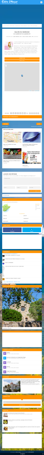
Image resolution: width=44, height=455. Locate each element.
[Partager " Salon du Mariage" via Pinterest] (18, 113)
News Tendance (16, 353)
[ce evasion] (4, 362)
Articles (12, 353)
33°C (9, 207)
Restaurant (23, 358)
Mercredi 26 (5, 221)
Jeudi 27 (25, 215)
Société (26, 382)
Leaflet (30, 90)
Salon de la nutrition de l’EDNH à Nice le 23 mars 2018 (12, 161)
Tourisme (31, 382)
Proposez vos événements (10, 116)
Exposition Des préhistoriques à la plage (15, 258)
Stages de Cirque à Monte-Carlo (13, 278)
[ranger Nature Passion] (4, 371)
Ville (34, 382)
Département (24, 381)
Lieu (32, 381)
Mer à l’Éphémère (9, 262)
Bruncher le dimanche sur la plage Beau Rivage (16, 357)
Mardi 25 (5, 218)
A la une (22, 380)
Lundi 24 (5, 215)
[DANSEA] (4, 353)
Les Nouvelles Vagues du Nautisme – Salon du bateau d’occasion (30, 145)
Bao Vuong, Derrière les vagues (12, 255)
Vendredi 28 (26, 218)
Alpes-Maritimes (16, 36)
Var (19, 281)
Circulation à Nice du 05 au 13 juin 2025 (14, 266)
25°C (6, 210)
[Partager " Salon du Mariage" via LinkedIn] (20, 113)
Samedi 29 (26, 221)
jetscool (8, 366)
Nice (21, 36)
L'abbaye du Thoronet (6, 328)
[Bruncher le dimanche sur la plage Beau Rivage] (4, 358)
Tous (4, 281)
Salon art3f (25, 165)
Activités (26, 380)
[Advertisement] (22, 13)
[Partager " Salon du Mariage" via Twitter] (13, 113)
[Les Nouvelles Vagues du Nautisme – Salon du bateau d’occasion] (32, 137)
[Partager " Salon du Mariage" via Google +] (15, 113)
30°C (6, 206)
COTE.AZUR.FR (31, 452)
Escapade (29, 381)
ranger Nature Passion (11, 371)
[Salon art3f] (32, 156)
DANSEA (8, 352)
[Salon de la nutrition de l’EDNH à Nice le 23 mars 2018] (12, 153)
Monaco (15, 281)
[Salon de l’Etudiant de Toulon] (12, 137)
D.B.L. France (18, 452)
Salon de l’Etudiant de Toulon (9, 144)
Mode (30, 36)
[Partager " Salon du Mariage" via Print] (25, 113)
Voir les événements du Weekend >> (10, 253)
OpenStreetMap (37, 90)
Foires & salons (25, 36)
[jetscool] (4, 367)
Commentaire (22, 58)
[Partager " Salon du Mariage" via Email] (22, 113)
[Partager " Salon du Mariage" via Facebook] (11, 113)
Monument (35, 381)
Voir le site (22, 60)
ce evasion (9, 361)
